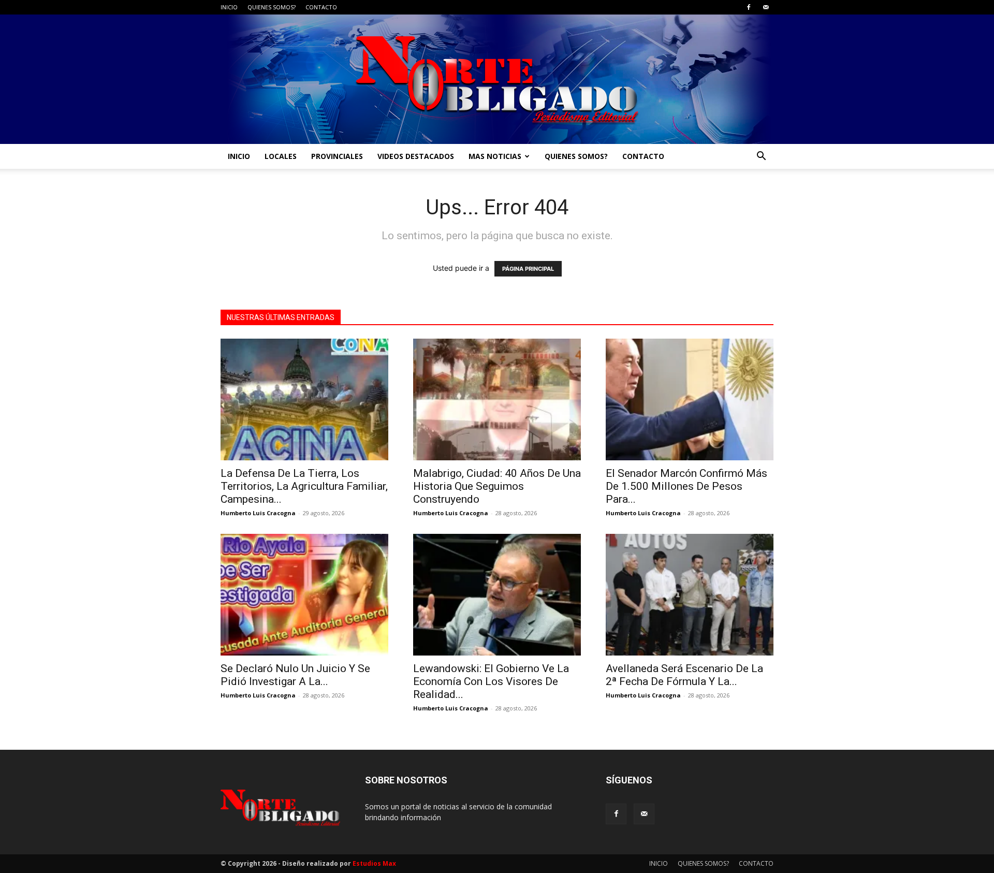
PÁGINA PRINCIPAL (528, 268)
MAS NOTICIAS (495, 156)
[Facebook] (748, 7)
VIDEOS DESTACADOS (415, 156)
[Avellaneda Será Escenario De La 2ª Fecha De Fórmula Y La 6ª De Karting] (689, 595)
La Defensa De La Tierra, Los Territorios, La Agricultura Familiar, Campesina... (304, 486)
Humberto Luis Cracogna (258, 513)
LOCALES (281, 156)
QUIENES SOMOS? (271, 7)
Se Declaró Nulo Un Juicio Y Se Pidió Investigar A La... (295, 675)
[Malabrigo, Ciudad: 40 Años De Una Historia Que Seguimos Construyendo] (497, 399)
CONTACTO (321, 7)
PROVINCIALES (337, 156)
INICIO (229, 7)
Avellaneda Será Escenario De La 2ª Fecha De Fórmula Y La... (684, 675)
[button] (761, 157)
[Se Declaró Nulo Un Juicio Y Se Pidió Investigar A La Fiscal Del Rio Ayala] (304, 595)
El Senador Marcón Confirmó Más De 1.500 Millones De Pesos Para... (686, 486)
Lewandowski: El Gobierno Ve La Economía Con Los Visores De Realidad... (491, 681)
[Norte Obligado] (497, 79)
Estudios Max (374, 863)
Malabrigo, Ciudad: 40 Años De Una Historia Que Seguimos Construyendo (497, 486)
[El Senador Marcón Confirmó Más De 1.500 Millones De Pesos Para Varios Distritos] (689, 399)
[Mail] (765, 7)
